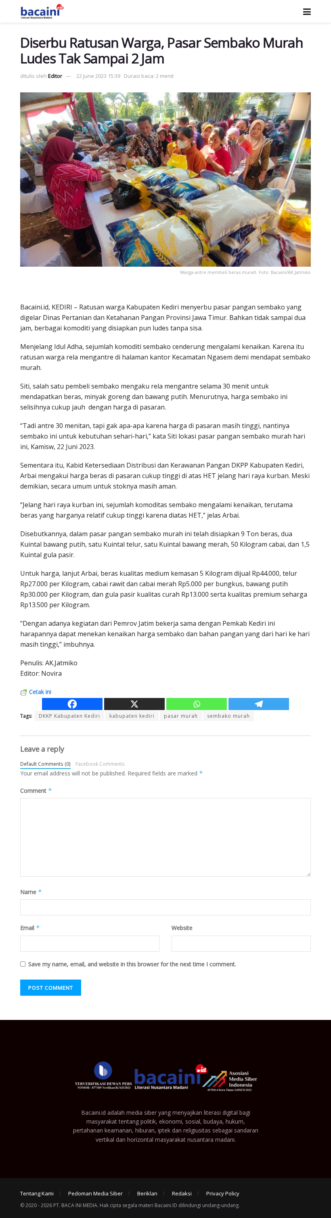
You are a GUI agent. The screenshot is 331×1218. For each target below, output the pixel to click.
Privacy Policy (222, 1193)
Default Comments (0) (45, 763)
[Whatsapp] (196, 704)
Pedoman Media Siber (95, 1193)
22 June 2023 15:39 (98, 75)
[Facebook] (72, 704)
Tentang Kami (37, 1193)
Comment (36, 790)
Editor (55, 75)
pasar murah (181, 715)
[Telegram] (258, 704)
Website (182, 928)
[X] (134, 704)
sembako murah (228, 715)
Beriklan (147, 1193)
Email (30, 928)
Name (31, 892)
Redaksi (182, 1193)
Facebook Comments (100, 763)
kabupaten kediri (132, 715)
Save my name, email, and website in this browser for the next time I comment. (132, 964)
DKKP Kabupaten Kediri (69, 715)
